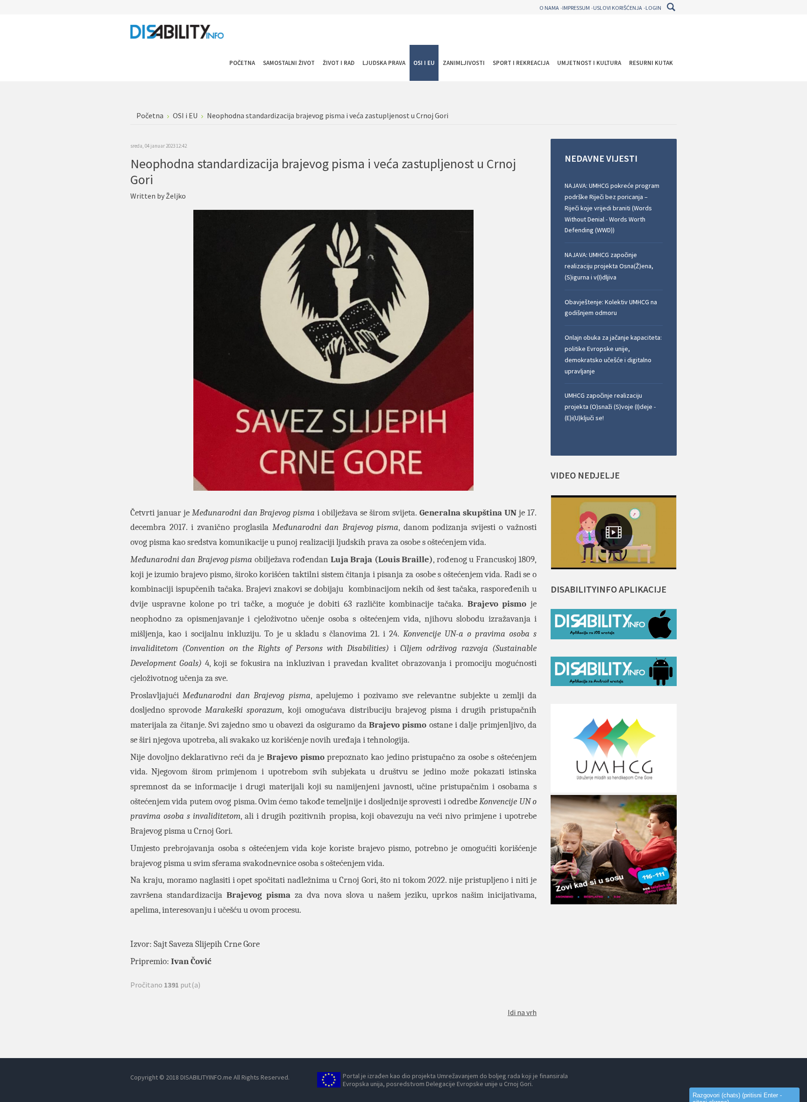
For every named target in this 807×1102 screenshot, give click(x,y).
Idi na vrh (522, 1012)
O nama (549, 7)
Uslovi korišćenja (617, 7)
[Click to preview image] (333, 349)
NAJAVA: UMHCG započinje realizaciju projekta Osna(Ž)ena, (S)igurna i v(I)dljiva (609, 265)
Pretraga (671, 7)
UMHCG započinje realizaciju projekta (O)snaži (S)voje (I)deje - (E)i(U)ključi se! (610, 406)
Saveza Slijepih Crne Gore (214, 944)
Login (653, 7)
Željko (176, 195)
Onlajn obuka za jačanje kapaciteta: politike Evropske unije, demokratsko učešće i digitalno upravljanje (613, 354)
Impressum (576, 7)
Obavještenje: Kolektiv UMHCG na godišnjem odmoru (611, 307)
